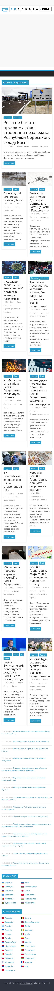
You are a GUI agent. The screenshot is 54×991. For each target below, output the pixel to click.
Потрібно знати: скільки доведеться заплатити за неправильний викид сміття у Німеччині (26, 825)
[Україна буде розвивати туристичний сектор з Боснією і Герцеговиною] (40, 639)
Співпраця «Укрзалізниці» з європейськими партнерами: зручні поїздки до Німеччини (24, 769)
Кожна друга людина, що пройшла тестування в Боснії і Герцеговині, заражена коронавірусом (40, 392)
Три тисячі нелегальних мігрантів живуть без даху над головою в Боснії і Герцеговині (39, 294)
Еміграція (34, 278)
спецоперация (9, 500)
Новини (8, 118)
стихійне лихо (9, 210)
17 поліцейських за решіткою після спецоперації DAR (13, 481)
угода (46, 146)
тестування (44, 414)
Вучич (14, 686)
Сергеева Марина (37, 496)
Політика (17, 118)
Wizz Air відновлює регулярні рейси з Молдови (31, 741)
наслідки (43, 500)
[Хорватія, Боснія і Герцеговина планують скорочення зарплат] (40, 453)
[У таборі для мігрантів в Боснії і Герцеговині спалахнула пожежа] (14, 360)
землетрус (44, 217)
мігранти (43, 316)
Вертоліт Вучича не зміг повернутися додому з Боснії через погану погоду (14, 670)
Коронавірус (8, 309)
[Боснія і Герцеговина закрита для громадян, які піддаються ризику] (40, 547)
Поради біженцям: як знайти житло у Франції (30, 817)
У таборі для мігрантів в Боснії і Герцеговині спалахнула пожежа (12, 388)
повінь (17, 207)
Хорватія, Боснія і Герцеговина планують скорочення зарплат (38, 481)
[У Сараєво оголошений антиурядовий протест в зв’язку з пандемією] (14, 262)
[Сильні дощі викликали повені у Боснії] (14, 173)
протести (17, 309)
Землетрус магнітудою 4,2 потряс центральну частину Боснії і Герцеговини (40, 201)
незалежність (37, 146)
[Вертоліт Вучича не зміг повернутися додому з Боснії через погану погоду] (14, 639)
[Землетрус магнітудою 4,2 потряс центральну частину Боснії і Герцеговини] (40, 173)
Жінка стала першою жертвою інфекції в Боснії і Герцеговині (12, 575)
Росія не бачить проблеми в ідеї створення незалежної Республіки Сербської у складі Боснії (27, 132)
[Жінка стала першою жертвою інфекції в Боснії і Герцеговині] (14, 547)
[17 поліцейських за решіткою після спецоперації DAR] (14, 453)
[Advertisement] (27, 40)
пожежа (7, 407)
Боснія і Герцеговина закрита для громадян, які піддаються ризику (39, 575)
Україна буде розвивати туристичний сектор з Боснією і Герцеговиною (40, 667)
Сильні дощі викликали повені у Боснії (14, 196)
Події (16, 189)
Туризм (43, 655)
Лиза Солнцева (23, 146)
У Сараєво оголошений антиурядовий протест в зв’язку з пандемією (14, 290)
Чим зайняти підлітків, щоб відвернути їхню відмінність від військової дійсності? (24, 835)
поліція (15, 497)
